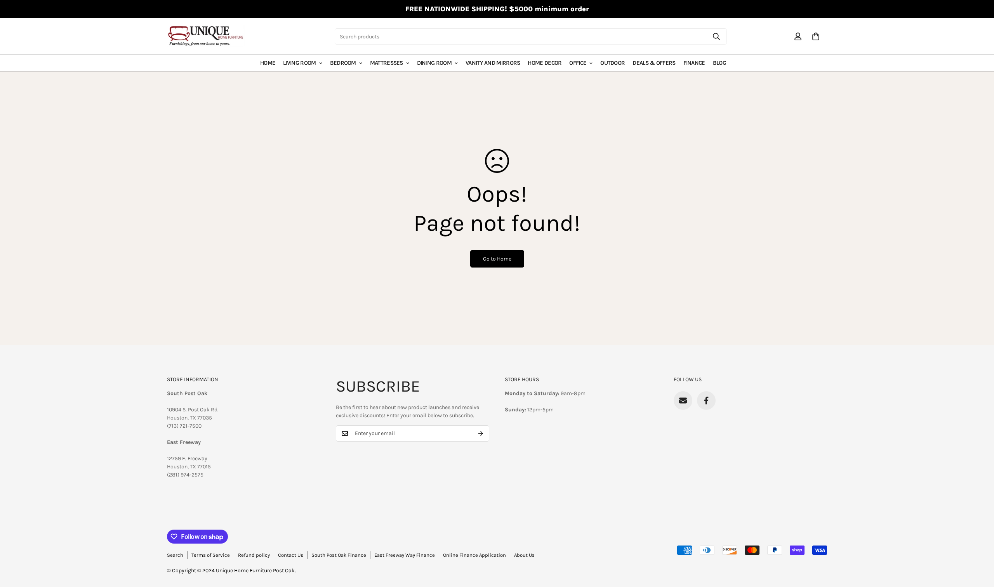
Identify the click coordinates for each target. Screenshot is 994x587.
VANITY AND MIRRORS (493, 62)
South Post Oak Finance (338, 555)
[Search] (716, 36)
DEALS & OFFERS (654, 62)
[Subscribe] (480, 433)
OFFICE (577, 62)
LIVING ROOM (299, 62)
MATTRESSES (386, 62)
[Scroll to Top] (979, 545)
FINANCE (694, 62)
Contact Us (290, 555)
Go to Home (497, 259)
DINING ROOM (434, 62)
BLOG (719, 62)
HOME (267, 62)
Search (175, 555)
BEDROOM (343, 62)
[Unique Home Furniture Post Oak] (206, 36)
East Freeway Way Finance (404, 555)
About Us (524, 555)
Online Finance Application (474, 555)
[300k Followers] (706, 400)
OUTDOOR (612, 62)
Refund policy (254, 555)
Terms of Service (210, 555)
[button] (816, 36)
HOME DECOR (544, 62)
